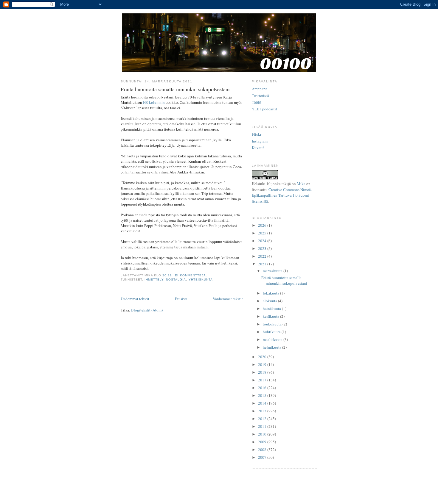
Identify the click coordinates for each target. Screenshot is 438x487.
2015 (262, 395)
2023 (262, 248)
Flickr (256, 134)
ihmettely (154, 279)
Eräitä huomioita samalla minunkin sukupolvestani (175, 89)
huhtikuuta (272, 331)
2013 (262, 411)
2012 (262, 418)
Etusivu (181, 298)
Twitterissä (260, 95)
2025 (262, 233)
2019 (262, 364)
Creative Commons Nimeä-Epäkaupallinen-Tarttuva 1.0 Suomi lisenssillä (282, 195)
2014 (262, 403)
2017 (262, 380)
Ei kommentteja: (191, 275)
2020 (262, 356)
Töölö (256, 102)
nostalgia (176, 279)
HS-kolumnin (154, 102)
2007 (262, 457)
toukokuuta (272, 324)
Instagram (260, 141)
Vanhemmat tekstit (228, 298)
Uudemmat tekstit (135, 298)
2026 (262, 225)
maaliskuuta (273, 339)
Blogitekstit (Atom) (147, 310)
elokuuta (270, 300)
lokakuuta (271, 293)
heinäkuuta (272, 308)
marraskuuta (273, 270)
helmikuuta (272, 347)
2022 (262, 256)
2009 (262, 441)
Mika (301, 183)
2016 (262, 387)
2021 (262, 264)
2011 (262, 426)
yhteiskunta (201, 279)
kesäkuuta (271, 316)
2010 (262, 434)
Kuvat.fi (258, 147)
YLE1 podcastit (264, 109)
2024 (262, 240)
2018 (262, 372)
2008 (262, 449)
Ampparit (259, 88)
